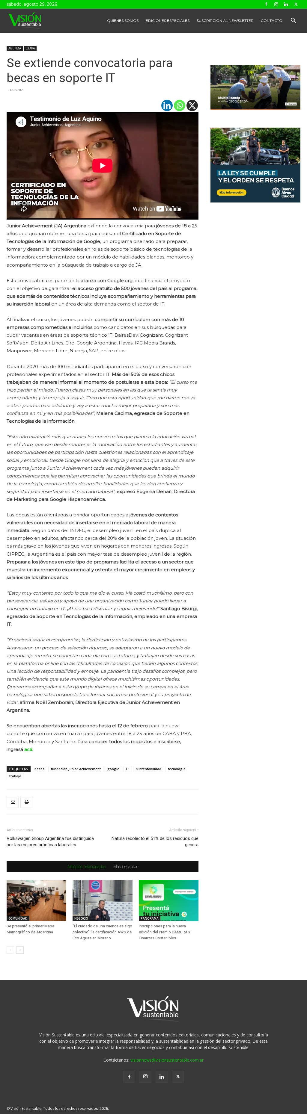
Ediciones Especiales (167, 20)
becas (39, 769)
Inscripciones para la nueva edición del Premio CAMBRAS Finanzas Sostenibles (164, 932)
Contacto (271, 20)
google (113, 769)
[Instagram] (276, 4)
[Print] (26, 802)
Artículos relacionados (86, 866)
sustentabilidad (148, 769)
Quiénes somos (123, 20)
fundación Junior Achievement (76, 769)
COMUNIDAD (18, 918)
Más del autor (125, 866)
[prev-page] (10, 950)
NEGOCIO (81, 918)
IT (127, 769)
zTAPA (30, 48)
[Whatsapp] (179, 105)
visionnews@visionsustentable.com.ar (167, 1060)
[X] (192, 105)
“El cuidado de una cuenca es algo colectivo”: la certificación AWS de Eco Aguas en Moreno (102, 932)
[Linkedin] (286, 4)
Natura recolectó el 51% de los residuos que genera (155, 841)
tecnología (177, 769)
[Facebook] (266, 4)
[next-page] (20, 950)
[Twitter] (295, 4)
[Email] (13, 802)
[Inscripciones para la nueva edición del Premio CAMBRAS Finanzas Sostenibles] (168, 900)
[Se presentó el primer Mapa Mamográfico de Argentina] (36, 900)
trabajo (15, 776)
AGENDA (14, 48)
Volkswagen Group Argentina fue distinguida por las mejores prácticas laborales (50, 841)
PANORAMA (150, 918)
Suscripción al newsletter (225, 20)
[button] (293, 21)
